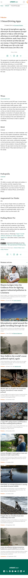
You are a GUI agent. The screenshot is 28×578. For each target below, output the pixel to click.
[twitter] (7, 571)
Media (19, 248)
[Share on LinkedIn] (14, 56)
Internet (16, 248)
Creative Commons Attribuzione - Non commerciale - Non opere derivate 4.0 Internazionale (13, 244)
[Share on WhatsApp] (17, 56)
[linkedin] (21, 571)
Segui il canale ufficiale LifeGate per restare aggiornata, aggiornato (12, 235)
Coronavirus (3, 556)
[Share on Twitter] (11, 56)
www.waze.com (5, 99)
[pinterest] (10, 571)
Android (3, 177)
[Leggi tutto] (26, 262)
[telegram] (24, 571)
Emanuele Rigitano (18, 25)
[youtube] (15, 571)
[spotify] (12, 571)
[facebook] (4, 571)
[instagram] (18, 571)
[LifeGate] (14, 2)
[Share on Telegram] (20, 56)
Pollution (3, 17)
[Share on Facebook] (7, 56)
